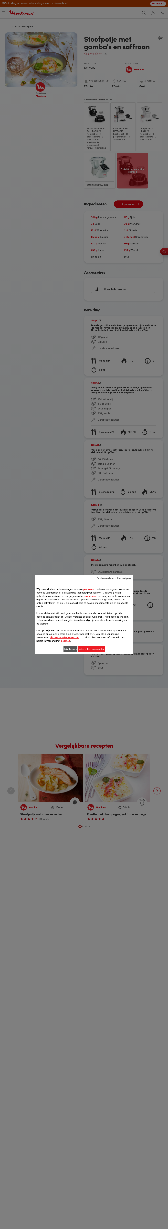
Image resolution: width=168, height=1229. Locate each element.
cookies (65, 640)
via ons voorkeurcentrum (64, 637)
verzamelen (90, 596)
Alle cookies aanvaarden (92, 649)
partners (88, 589)
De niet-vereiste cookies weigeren (114, 578)
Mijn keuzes (70, 649)
